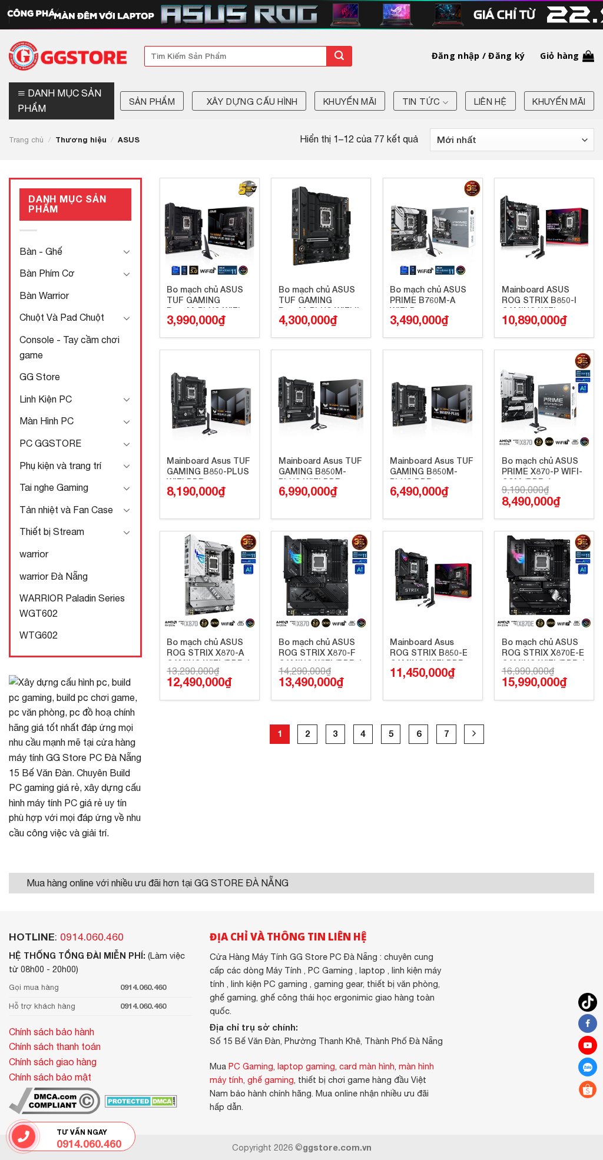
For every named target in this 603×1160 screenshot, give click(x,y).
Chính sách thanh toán (55, 1046)
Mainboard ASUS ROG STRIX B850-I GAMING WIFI (539, 296)
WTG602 (38, 635)
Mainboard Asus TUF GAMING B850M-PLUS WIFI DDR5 (320, 467)
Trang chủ (26, 139)
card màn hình (367, 1066)
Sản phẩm (152, 102)
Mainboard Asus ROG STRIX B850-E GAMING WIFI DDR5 (429, 648)
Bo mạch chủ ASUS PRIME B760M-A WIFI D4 (428, 296)
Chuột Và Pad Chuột (61, 317)
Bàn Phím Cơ (47, 273)
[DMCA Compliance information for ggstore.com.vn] (54, 1100)
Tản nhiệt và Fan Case (66, 509)
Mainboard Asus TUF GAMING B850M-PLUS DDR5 (431, 467)
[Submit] (339, 56)
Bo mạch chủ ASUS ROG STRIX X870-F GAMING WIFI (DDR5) (320, 648)
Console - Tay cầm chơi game (69, 347)
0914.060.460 (92, 937)
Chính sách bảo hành (51, 1031)
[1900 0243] (23, 1136)
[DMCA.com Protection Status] (139, 1100)
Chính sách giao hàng (53, 1061)
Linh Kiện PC (45, 399)
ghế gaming (270, 1080)
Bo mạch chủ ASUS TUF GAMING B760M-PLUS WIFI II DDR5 (319, 296)
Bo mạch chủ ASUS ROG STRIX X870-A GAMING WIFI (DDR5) (208, 648)
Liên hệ (490, 102)
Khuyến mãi (349, 102)
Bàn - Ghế (40, 251)
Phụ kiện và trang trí (60, 465)
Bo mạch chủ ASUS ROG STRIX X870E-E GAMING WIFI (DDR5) (543, 648)
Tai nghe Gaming (53, 487)
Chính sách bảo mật (50, 1077)
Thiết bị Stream (51, 531)
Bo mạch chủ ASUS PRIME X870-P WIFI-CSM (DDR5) (542, 467)
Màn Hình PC (46, 421)
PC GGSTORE (50, 443)
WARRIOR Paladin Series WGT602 (72, 606)
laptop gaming (306, 1066)
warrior (33, 554)
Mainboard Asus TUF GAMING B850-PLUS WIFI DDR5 (208, 467)
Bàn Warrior (44, 295)
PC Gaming (250, 1066)
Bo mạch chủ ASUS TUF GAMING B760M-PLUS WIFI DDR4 (205, 296)
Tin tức (421, 102)
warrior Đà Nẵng (53, 576)
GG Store (39, 376)
